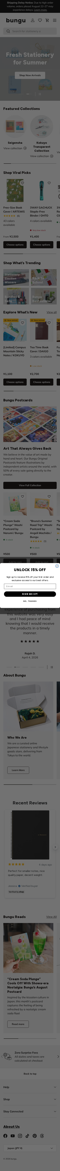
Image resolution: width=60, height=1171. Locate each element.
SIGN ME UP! (30, 594)
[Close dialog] (57, 566)
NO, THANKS (30, 601)
